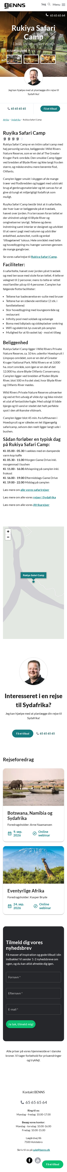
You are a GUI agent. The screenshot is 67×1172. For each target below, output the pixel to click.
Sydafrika (15, 119)
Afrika (6, 119)
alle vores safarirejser (34, 489)
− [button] (8, 537)
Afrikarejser (41, 504)
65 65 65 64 (57, 15)
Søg (44, 4)
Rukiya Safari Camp (44, 256)
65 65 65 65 (47, 733)
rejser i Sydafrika (44, 497)
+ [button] (8, 531)
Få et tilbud (52, 1164)
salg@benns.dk (41, 1149)
